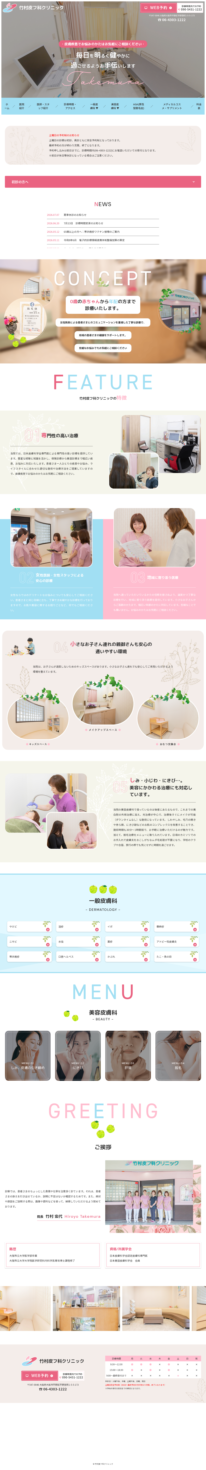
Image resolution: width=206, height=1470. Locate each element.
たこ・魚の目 (164, 956)
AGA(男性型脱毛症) (138, 106)
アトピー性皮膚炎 (167, 941)
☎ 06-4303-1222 (172, 19)
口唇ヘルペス (66, 956)
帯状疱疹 (14, 956)
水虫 (60, 941)
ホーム (6, 106)
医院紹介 (21, 106)
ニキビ (13, 941)
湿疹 (60, 926)
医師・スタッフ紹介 (43, 106)
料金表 (199, 106)
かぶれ (111, 956)
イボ (110, 926)
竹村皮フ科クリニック (41, 7)
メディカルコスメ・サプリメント (172, 106)
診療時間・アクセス (70, 106)
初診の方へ (20, 181)
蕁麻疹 (160, 926)
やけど (13, 926)
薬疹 (110, 941)
